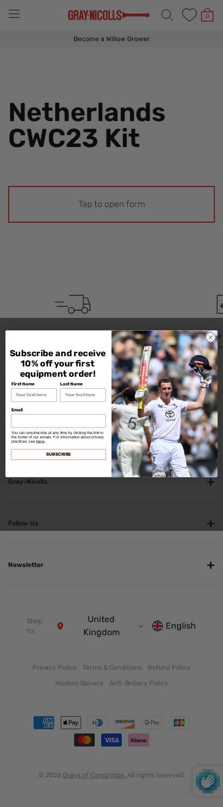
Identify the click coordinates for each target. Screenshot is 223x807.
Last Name (71, 383)
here (40, 441)
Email (17, 409)
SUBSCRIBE (58, 454)
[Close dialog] (210, 337)
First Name (23, 383)
